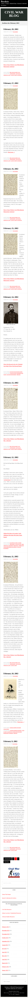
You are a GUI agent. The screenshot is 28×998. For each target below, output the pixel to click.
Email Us (17, 994)
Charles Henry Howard (15, 730)
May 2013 (4, 955)
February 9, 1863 (10, 741)
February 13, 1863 (11, 383)
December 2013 (5, 930)
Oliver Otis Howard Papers (16, 371)
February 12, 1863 (11, 457)
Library (2, 3)
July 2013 (4, 948)
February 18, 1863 (11, 29)
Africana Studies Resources (8, 916)
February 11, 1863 (11, 556)
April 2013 (4, 959)
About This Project (6, 894)
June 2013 (4, 952)
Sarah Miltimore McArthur (10, 547)
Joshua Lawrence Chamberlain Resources (11, 913)
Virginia (18, 374)
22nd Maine (12, 73)
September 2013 (5, 941)
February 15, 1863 (11, 228)
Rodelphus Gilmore (8, 733)
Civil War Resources (6, 909)
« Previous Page (7, 859)
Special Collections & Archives (9, 898)
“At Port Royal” (7, 480)
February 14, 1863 (11, 297)
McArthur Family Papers (15, 542)
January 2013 (5, 970)
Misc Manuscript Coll (15, 72)
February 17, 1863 (11, 83)
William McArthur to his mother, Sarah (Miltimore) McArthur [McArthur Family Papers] (13, 535)
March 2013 (5, 963)
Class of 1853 (18, 544)
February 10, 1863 (11, 673)
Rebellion (21, 545)
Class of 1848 (14, 75)
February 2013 (5, 966)
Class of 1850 (13, 373)
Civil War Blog (14, 13)
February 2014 (5, 926)
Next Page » (6, 862)
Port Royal (16, 545)
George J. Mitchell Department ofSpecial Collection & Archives (14, 987)
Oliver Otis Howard (11, 374)
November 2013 (5, 934)
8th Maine (12, 544)
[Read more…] (11, 152)
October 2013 (5, 937)
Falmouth (9, 731)
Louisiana (19, 75)
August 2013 (5, 945)
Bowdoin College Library (14, 991)
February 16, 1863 (11, 169)
